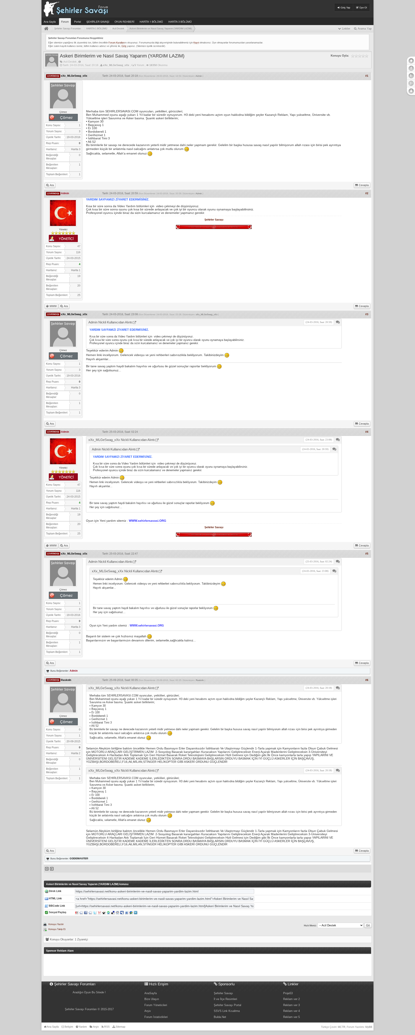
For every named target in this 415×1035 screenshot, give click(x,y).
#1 (366, 75)
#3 (366, 314)
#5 (366, 553)
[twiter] (95, 912)
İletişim (68, 1026)
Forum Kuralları (117, 42)
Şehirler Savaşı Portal (227, 1005)
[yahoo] (99, 912)
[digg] (90, 912)
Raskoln (200, 680)
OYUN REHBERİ (124, 21)
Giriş (123, 46)
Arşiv (147, 1011)
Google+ (410, 83)
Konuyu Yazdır (56, 924)
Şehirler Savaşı (213, 219)
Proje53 (288, 993)
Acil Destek (70, 61)
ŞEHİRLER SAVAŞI (97, 21)
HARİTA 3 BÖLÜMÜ (180, 21)
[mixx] (104, 912)
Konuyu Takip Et (56, 929)
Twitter (410, 75)
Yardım (82, 1026)
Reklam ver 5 (291, 1017)
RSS (107, 1026)
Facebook (410, 68)
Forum (65, 21)
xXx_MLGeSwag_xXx (206, 314)
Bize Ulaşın (151, 999)
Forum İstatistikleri (156, 1017)
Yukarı (410, 60)
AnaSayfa (150, 993)
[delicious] (113, 912)
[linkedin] (135, 912)
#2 (366, 193)
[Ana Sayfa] (47, 28)
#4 (366, 431)
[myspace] (122, 912)
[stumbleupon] (108, 912)
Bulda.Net (220, 1017)
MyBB (368, 1027)
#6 (366, 680)
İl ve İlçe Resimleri (225, 999)
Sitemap (120, 1026)
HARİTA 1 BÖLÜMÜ (151, 21)
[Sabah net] (76, 912)
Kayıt (196, 42)
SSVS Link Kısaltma (227, 1011)
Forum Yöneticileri (155, 1005)
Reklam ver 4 (291, 1011)
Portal (77, 21)
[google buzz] (131, 912)
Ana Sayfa (50, 21)
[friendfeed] (126, 912)
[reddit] (117, 912)
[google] (81, 912)
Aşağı (410, 91)
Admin (199, 76)
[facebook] (86, 912)
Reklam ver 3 (291, 1005)
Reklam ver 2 (291, 999)
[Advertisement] (213, 93)
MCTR (341, 1027)
